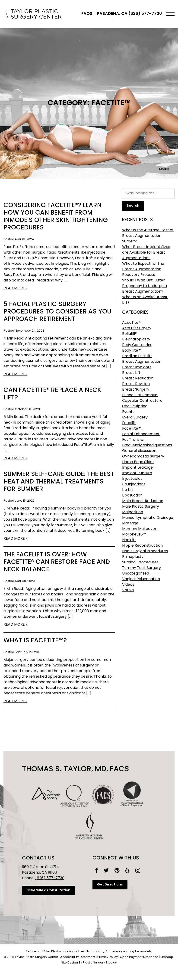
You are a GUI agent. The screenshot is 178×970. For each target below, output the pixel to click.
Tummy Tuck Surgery (141, 568)
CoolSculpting (134, 406)
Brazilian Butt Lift (137, 356)
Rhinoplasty (132, 557)
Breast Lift (131, 373)
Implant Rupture (137, 473)
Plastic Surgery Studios (100, 962)
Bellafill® (129, 334)
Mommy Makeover (139, 529)
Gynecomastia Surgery (143, 456)
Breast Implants (136, 367)
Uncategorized (135, 573)
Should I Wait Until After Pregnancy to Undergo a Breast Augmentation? (144, 286)
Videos (128, 585)
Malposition (132, 512)
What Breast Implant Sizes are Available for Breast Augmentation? (146, 252)
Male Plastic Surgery (140, 507)
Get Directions (110, 884)
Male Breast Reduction (142, 501)
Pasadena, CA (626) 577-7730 (129, 14)
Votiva (128, 590)
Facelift (129, 423)
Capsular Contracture (142, 401)
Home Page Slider (138, 462)
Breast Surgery (135, 390)
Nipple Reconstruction (142, 546)
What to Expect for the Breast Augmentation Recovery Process (143, 269)
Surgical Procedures (140, 562)
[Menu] (170, 14)
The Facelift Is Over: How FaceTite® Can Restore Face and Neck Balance (56, 562)
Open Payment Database (139, 957)
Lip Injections (133, 484)
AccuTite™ (131, 323)
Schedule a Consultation (48, 890)
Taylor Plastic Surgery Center (32, 14)
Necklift (129, 540)
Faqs (86, 14)
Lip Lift (127, 490)
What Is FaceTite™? (35, 641)
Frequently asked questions (147, 445)
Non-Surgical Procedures (145, 551)
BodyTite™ (131, 351)
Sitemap (166, 957)
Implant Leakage (137, 468)
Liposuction (132, 495)
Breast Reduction (137, 378)
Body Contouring (137, 345)
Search (133, 206)
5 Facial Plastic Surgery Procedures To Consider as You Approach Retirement (57, 312)
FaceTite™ (131, 429)
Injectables (132, 479)
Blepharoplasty (136, 339)
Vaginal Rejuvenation (141, 579)
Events (128, 412)
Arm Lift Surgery (136, 328)
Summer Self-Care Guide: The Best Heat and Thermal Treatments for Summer (58, 482)
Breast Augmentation (141, 362)
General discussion (139, 451)
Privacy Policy (107, 957)
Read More (14, 288)
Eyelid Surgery (135, 417)
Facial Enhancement (141, 434)
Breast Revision (136, 384)
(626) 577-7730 (49, 878)
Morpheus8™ (134, 534)
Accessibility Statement (77, 957)
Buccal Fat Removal (140, 395)
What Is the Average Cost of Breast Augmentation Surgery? (148, 236)
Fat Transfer (133, 440)
